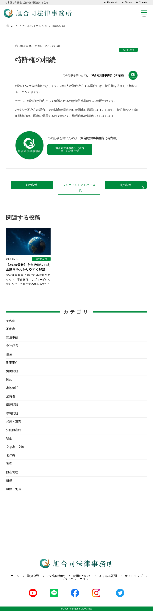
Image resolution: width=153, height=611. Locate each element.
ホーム (14, 575)
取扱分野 (33, 575)
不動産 (10, 328)
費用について (82, 575)
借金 (9, 354)
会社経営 (12, 345)
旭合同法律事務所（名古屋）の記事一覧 (69, 149)
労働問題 (12, 371)
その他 (10, 320)
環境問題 (12, 404)
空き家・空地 (15, 446)
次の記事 (126, 185)
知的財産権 (128, 49)
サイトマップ (134, 575)
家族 (9, 379)
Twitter (128, 2)
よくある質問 (108, 575)
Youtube (143, 2)
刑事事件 (12, 362)
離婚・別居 (13, 489)
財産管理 (12, 472)
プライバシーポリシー (76, 578)
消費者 (10, 396)
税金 (9, 438)
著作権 (10, 455)
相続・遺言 (13, 421)
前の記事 (32, 185)
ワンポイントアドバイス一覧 (79, 187)
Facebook (112, 2)
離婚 (9, 480)
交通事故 (12, 337)
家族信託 (12, 387)
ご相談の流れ (56, 575)
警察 (9, 463)
